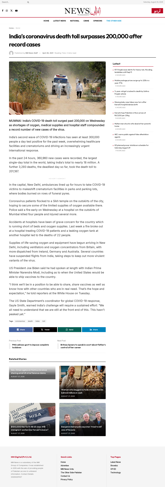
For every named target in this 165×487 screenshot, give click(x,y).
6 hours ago (120, 129)
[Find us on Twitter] (11, 10)
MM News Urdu (67, 469)
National (74, 21)
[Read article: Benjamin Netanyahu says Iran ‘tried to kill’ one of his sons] (82, 419)
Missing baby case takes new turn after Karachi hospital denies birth (130, 103)
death (30, 321)
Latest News (59, 21)
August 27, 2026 (17, 377)
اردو (157, 11)
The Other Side (113, 21)
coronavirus (20, 321)
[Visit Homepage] (82, 11)
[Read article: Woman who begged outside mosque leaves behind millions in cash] (82, 382)
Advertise (65, 465)
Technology (115, 472)
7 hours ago (120, 151)
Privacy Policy (67, 479)
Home (46, 21)
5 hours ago (120, 118)
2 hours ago (120, 75)
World (18, 28)
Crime (86, 21)
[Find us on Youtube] (16, 10)
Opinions (97, 21)
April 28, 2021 (47, 53)
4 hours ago (120, 97)
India (38, 321)
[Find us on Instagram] (7, 10)
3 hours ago (120, 86)
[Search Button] (27, 2)
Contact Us (65, 476)
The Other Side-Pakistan (71, 472)
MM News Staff (32, 53)
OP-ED (113, 469)
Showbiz (114, 465)
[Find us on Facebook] (2, 10)
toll (44, 321)
